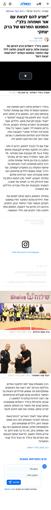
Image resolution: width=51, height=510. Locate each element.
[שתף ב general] (4, 3)
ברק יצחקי (44, 448)
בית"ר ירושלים (33, 448)
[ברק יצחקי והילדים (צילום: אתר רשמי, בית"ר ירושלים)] (25, 313)
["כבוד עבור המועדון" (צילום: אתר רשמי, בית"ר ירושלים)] (25, 358)
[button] (39, 4)
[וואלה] (25, 3)
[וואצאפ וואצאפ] (10, 3)
